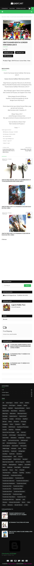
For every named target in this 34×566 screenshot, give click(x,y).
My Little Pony (6, 451)
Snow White (27, 464)
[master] (15, 561)
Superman (5, 470)
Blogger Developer (11, 563)
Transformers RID (7, 494)
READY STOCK (17, 395)
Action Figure (17, 392)
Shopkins (5, 464)
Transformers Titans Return (9, 496)
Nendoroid (13, 451)
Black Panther (6, 410)
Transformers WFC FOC (8, 499)
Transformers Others (18, 486)
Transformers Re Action (19, 491)
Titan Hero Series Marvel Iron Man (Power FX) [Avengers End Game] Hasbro (20, 346)
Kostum (28, 437)
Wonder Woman (18, 505)
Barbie (25, 405)
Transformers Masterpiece (9, 483)
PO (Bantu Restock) (7, 456)
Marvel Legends (6, 445)
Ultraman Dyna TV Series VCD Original (20, 354)
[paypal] (7, 561)
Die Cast (4, 421)
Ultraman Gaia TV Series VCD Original (20, 363)
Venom (23, 502)
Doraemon (16, 421)
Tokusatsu (15, 472)
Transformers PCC (7, 488)
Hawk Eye (11, 429)
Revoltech (25, 459)
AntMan (27, 402)
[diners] (22, 561)
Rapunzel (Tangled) (7, 459)
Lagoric (4, 440)
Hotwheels (17, 429)
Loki (4, 443)
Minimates (13, 448)
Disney (10, 421)
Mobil (19, 448)
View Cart (21, 52)
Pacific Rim (11, 453)
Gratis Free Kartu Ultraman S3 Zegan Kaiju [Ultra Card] (16, 207)
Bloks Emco (22, 410)
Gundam (5, 429)
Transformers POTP (17, 488)
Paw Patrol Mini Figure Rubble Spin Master (20, 532)
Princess (20, 456)
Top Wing (21, 472)
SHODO (28, 462)
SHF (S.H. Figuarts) (20, 462)
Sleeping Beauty (12, 464)
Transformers (6, 475)
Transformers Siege (17, 494)
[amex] (26, 561)
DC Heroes (18, 418)
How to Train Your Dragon (9, 432)
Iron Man (5, 435)
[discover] (19, 561)
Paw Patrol (19, 453)
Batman (4, 408)
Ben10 (28, 408)
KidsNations (13, 437)
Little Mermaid (24, 440)
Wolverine (10, 505)
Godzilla (4, 427)
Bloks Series (12, 413)
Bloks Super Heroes (22, 413)
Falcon (11, 424)
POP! (15, 456)
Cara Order (12, 8)
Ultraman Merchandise (14, 502)
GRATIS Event (15, 60)
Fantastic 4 (17, 424)
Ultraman (5, 502)
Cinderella (5, 418)
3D (17, 389)
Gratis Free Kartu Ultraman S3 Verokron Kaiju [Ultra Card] (16, 234)
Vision (4, 505)
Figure (23, 424)
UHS (24, 499)
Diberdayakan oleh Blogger (9, 553)
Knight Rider (21, 437)
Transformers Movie (21, 483)
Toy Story (28, 472)
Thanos (11, 470)
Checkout (9, 56)
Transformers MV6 (7, 486)
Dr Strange (23, 421)
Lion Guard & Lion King (13, 440)
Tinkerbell (22, 470)
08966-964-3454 (21, 8)
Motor (24, 448)
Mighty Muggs (6, 448)
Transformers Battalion (8, 478)
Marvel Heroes (22, 443)
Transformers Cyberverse (8, 480)
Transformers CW (19, 478)
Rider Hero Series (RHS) (8, 462)
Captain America (13, 416)
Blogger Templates (27, 563)
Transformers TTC (21, 496)
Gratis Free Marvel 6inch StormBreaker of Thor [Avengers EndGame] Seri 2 (16, 180)
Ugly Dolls (18, 499)
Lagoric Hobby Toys (18, 305)
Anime (21, 402)
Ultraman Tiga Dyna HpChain (19, 522)
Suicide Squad (26, 467)
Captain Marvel (22, 416)
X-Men (26, 505)
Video (8, 16)
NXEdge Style (21, 451)
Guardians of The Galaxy (22, 427)
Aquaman (5, 405)
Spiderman (9, 467)
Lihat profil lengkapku (15, 307)
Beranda (4, 16)
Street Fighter (17, 467)
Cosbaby (12, 418)
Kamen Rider (23, 60)
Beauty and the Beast (19, 408)
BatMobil (10, 408)
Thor (16, 470)
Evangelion (5, 424)
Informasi (23, 432)
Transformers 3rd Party (16, 475)
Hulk (18, 432)
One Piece (5, 453)
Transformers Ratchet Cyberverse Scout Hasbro (18, 513)
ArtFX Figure (12, 405)
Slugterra (20, 464)
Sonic (4, 467)
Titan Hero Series (6, 472)
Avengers (19, 405)
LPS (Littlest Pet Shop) (11, 443)
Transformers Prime (7, 491)
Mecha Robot (15, 445)
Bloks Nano (5, 413)
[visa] (11, 561)
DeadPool (25, 418)
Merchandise (23, 445)
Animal (16, 402)
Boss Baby (5, 416)
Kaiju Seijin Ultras (22, 435)
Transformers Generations (22, 480)
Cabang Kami (5, 8)
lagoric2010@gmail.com (10, 295)
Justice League (12, 435)
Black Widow (14, 410)
